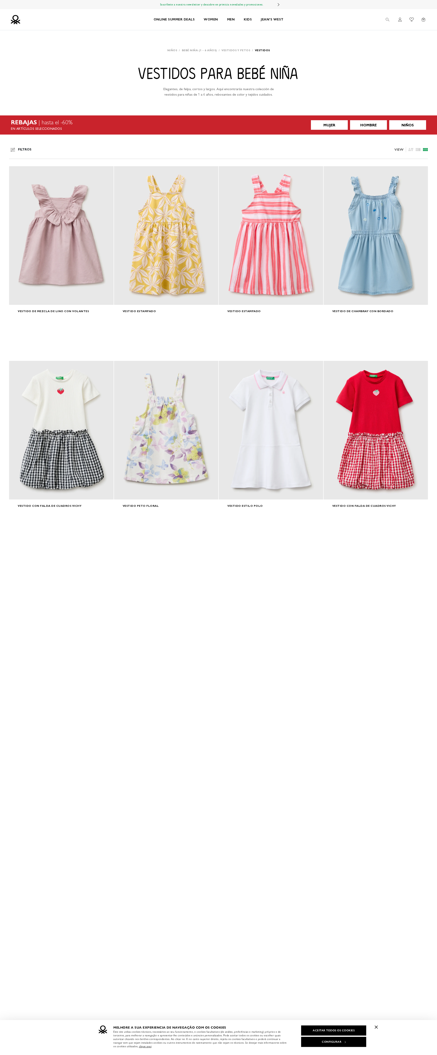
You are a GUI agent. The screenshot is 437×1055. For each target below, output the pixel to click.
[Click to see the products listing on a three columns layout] (425, 149)
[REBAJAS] (218, 125)
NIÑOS (407, 125)
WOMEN (211, 19)
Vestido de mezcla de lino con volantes (53, 311)
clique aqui (145, 1046)
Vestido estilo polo (245, 505)
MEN (231, 19)
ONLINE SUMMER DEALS (174, 19)
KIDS (248, 19)
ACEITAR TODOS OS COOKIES (334, 1030)
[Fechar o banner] (376, 1027)
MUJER (329, 125)
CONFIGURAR (331, 1041)
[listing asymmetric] (410, 149)
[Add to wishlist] (16, 172)
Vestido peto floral (141, 505)
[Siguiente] (278, 4)
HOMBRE (368, 125)
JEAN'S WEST (272, 19)
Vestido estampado (139, 311)
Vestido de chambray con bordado (363, 311)
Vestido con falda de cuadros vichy (49, 505)
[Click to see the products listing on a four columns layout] (418, 149)
